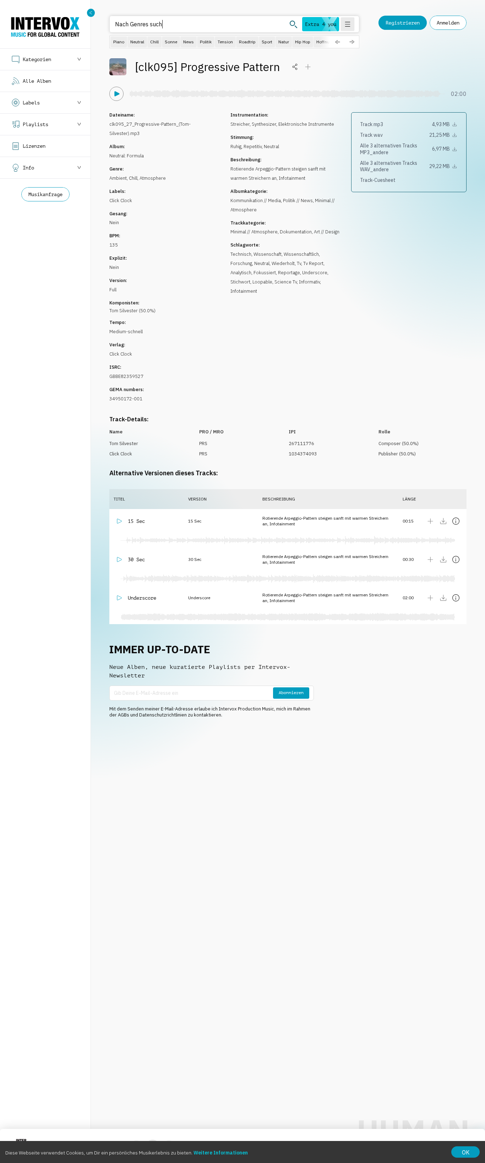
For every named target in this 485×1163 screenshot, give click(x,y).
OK (465, 1152)
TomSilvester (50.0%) (132, 311)
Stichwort (240, 282)
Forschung (241, 263)
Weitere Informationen (221, 1153)
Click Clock (120, 201)
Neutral (271, 147)
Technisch (240, 254)
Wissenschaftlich (301, 254)
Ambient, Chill (123, 178)
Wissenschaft (268, 254)
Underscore (314, 273)
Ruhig (235, 147)
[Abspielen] (116, 94)
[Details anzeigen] (455, 521)
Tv (299, 263)
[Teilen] (295, 66)
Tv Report (313, 263)
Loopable (262, 282)
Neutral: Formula (126, 156)
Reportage (289, 273)
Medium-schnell (126, 332)
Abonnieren (291, 692)
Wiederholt (283, 263)
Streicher (240, 124)
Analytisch (240, 273)
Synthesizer (264, 124)
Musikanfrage (45, 194)
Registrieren (403, 23)
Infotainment (243, 291)
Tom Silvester (123, 443)
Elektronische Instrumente (306, 124)
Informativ (309, 282)
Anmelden (448, 23)
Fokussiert (265, 273)
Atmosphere (153, 178)
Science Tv (285, 282)
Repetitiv (253, 147)
